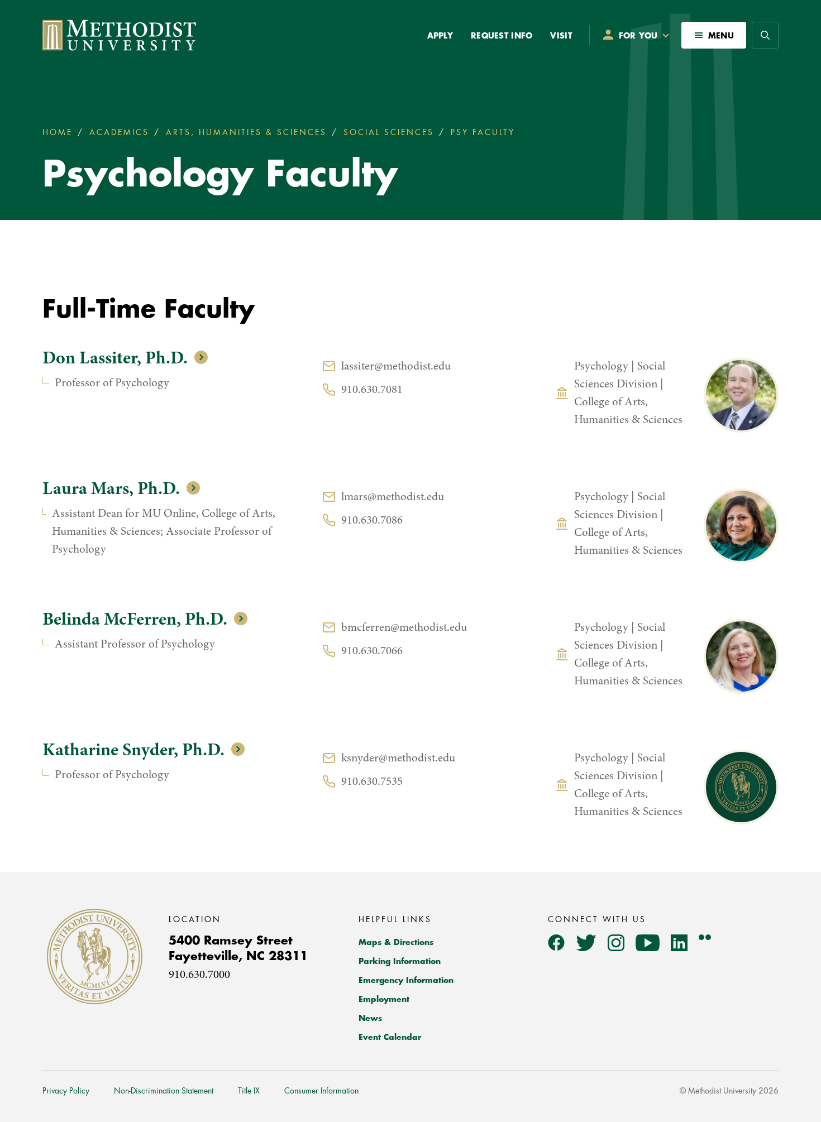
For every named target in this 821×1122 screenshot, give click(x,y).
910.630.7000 (199, 975)
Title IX (249, 1091)
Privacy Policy (65, 1091)
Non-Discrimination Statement (163, 1091)
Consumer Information (321, 1091)
